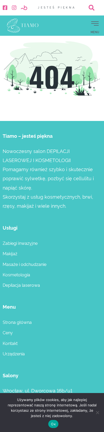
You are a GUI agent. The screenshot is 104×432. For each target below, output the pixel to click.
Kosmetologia (16, 274)
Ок (53, 424)
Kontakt (10, 343)
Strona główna (17, 322)
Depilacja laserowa (21, 285)
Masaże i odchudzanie (24, 264)
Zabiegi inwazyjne (20, 243)
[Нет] (97, 412)
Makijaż (10, 253)
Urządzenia (14, 353)
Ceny (8, 332)
